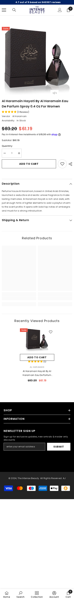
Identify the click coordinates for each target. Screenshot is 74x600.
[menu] (4, 10)
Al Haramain (19, 116)
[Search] (14, 10)
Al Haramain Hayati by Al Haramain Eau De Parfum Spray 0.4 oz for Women (37, 373)
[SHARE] (69, 164)
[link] (19, 298)
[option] (37, 62)
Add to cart (29, 164)
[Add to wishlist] (62, 163)
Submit (58, 446)
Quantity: (7, 145)
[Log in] (60, 10)
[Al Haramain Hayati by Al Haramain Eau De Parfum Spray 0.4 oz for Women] (37, 340)
